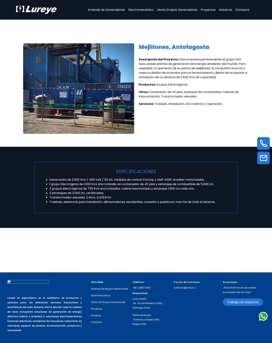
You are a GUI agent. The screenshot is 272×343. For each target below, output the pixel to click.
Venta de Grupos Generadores (108, 302)
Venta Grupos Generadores (177, 10)
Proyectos (208, 10)
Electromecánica (140, 10)
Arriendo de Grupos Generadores (109, 288)
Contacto (242, 10)
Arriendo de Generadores (106, 10)
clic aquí (246, 292)
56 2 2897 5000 (142, 287)
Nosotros (225, 10)
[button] (243, 302)
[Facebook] (240, 314)
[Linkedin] (254, 314)
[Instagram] (226, 314)
